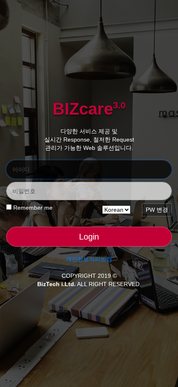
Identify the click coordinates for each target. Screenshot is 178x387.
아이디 (21, 169)
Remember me (32, 207)
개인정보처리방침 (89, 259)
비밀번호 (24, 191)
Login (89, 236)
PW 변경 (157, 209)
